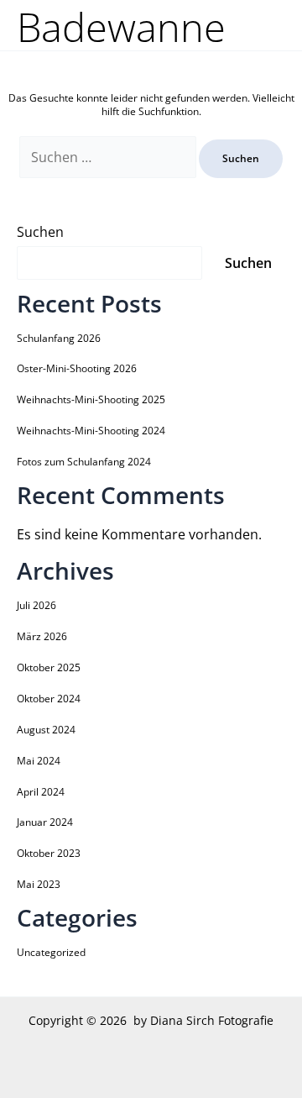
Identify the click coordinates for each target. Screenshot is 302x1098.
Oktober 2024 (49, 698)
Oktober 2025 (49, 667)
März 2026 (42, 636)
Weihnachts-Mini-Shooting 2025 (91, 399)
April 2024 (41, 792)
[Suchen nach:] (109, 158)
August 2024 (46, 729)
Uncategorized (51, 952)
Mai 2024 (38, 761)
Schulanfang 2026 (59, 338)
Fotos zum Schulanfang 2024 (84, 461)
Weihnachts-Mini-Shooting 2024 (91, 430)
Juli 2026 (36, 605)
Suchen (40, 231)
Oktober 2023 (49, 853)
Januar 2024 (45, 822)
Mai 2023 (38, 884)
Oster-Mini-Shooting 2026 (77, 368)
